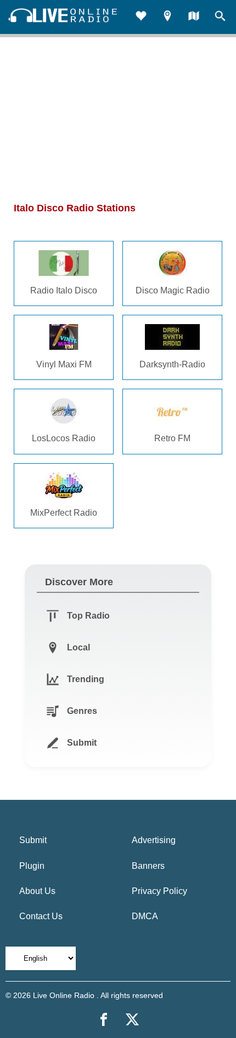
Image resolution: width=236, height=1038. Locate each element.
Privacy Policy (159, 891)
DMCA (145, 916)
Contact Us (41, 916)
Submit (33, 840)
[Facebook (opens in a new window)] (104, 1019)
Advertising (154, 840)
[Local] (167, 17)
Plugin (31, 865)
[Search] (220, 17)
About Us (37, 891)
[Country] (194, 17)
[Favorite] (141, 17)
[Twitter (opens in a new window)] (132, 1019)
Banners (148, 865)
